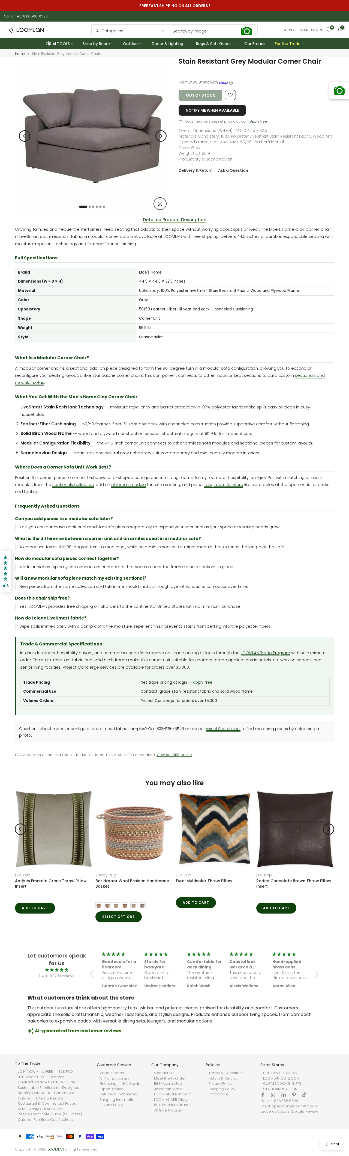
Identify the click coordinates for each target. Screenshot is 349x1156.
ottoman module (128, 484)
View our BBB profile (174, 754)
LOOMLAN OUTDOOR (281, 1078)
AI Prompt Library (114, 1078)
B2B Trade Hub (31, 1077)
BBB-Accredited (168, 1083)
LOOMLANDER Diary (171, 1099)
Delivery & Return (196, 170)
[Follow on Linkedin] (283, 1095)
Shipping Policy (222, 1089)
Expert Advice (112, 1089)
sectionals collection (73, 484)
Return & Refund (223, 1078)
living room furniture (223, 484)
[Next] (160, 136)
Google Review (304, 1111)
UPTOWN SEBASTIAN (280, 1073)
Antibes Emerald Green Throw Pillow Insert (51, 883)
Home (20, 53)
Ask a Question (233, 170)
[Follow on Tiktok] (304, 1095)
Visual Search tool (223, 728)
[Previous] (24, 136)
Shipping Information (118, 1099)
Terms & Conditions (226, 1073)
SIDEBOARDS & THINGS (283, 1089)
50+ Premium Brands (172, 1104)
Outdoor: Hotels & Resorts (41, 1098)
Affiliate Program (168, 1110)
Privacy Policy (111, 1104)
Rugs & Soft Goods (213, 43)
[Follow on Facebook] (262, 1095)
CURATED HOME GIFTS (282, 1083)
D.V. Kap (23, 875)
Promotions (219, 1094)
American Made (168, 1089)
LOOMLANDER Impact (172, 1094)
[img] (56, 970)
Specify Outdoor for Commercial (47, 1092)
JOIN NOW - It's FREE (35, 1071)
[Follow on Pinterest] (293, 1095)
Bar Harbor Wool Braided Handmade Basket (132, 883)
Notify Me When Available (212, 110)
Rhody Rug (105, 875)
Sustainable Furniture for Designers (49, 1087)
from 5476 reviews (56, 975)
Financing (108, 1083)
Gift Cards (131, 1083)
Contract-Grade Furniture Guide (46, 1082)
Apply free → (260, 121)
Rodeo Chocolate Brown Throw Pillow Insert (293, 883)
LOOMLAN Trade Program (265, 653)
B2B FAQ (65, 1071)
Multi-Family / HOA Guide (40, 1109)
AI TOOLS (61, 43)
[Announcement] (175, 5)
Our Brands (254, 43)
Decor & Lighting (167, 43)
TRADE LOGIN (310, 30)
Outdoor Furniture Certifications (46, 1119)
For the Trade (287, 43)
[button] (93, 974)
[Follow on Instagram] (273, 1095)
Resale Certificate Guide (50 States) (50, 1114)
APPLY (289, 30)
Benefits (57, 1077)
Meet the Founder (170, 1078)
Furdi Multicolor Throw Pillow (204, 881)
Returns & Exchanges (118, 1094)
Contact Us (164, 1073)
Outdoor (131, 43)
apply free (202, 682)
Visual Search (112, 1073)
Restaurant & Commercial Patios (47, 1103)
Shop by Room (96, 43)
